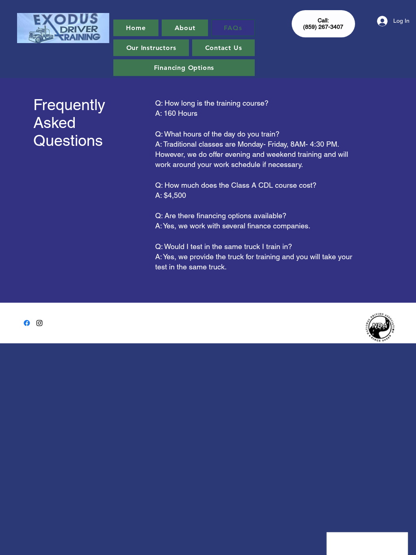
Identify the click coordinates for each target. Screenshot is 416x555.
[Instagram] (39, 323)
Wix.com (263, 319)
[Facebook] (27, 323)
